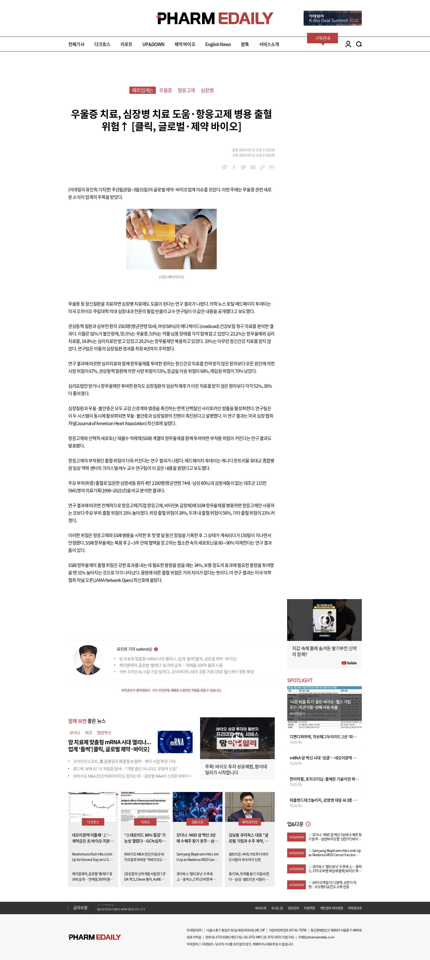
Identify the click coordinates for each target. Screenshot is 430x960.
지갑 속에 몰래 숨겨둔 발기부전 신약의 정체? (324, 651)
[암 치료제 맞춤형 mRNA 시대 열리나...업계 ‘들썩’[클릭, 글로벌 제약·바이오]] (175, 741)
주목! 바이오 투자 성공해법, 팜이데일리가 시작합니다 (236, 769)
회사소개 (260, 907)
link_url (262, 167)
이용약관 (309, 907)
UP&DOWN (153, 44)
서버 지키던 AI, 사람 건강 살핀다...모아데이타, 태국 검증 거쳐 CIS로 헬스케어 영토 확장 (186, 672)
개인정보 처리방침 (331, 907)
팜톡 (245, 44)
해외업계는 (142, 90)
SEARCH (359, 44)
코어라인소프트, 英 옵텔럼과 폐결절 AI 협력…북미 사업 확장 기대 (124, 761)
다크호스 (102, 44)
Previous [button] (98, 904)
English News (218, 44)
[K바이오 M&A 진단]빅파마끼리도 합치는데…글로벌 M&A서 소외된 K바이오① (134, 776)
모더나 (74, 732)
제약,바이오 (250, 821)
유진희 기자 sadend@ (134, 649)
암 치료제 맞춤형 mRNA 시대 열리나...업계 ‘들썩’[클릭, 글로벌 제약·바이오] (177, 659)
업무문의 (293, 907)
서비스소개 (269, 44)
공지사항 (80, 907)
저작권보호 (355, 907)
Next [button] (98, 910)
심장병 (207, 90)
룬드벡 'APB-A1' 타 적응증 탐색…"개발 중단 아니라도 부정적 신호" (125, 769)
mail (253, 167)
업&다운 (197, 821)
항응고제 (186, 90)
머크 (88, 732)
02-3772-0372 (272, 937)
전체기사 (76, 44)
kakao (224, 167)
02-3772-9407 (253, 937)
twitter (243, 167)
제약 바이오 (184, 44)
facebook (234, 167)
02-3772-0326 (220, 937)
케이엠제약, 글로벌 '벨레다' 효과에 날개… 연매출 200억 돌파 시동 (171, 665)
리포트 (126, 44)
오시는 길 (277, 907)
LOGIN (347, 44)
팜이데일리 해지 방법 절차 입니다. (121, 907)
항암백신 (104, 732)
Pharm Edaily (94, 937)
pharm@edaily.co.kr (320, 937)
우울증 (165, 90)
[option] (136, 907)
